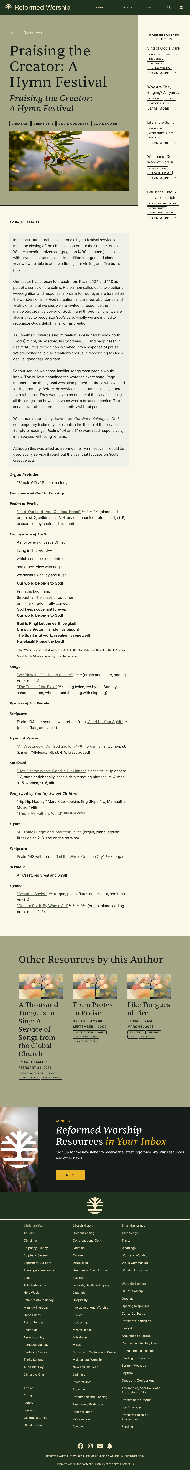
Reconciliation (82, 1412)
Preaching (80, 1389)
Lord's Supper (131, 1407)
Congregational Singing (89, 1032)
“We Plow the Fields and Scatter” (45, 675)
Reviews (78, 1426)
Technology (130, 1233)
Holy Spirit (136, 1032)
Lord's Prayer (51, 1078)
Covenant (155, 99)
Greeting (128, 1298)
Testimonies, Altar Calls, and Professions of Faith (141, 1390)
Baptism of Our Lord (38, 1263)
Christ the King (34, 1374)
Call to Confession (134, 1313)
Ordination (80, 1374)
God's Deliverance (86, 1037)
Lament (127, 1328)
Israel (170, 99)
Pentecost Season (36, 1352)
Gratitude (171, 54)
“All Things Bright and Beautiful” (44, 832)
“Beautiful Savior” (32, 894)
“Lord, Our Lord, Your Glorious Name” (49, 511)
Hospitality (80, 1300)
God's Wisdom (157, 168)
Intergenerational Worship (90, 1307)
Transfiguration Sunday (40, 1270)
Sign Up (67, 1175)
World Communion (135, 1263)
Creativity (43, 124)
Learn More (158, 73)
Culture (78, 1255)
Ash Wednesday (35, 1285)
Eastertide (31, 1330)
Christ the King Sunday (163, 204)
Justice (78, 1315)
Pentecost (155, 137)
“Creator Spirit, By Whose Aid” (42, 906)
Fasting (78, 1277)
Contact (126, 7)
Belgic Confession (32, 1073)
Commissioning (83, 1233)
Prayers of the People (136, 1400)
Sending (127, 1426)
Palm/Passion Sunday (39, 1300)
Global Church (29, 1078)
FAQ (149, 7)
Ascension (155, 128)
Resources (33, 33)
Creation (20, 124)
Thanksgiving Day (159, 68)
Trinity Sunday (33, 1359)
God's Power (105, 124)
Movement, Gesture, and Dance (94, 1352)
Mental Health (82, 1330)
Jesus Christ (157, 208)
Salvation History (160, 103)
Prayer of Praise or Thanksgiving (135, 1417)
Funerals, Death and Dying (91, 1285)
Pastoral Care (82, 1382)
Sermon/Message (134, 1365)
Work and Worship (134, 1255)
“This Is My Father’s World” (40, 813)
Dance (51, 1073)
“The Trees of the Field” (37, 687)
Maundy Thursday (36, 1307)
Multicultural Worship (87, 1359)
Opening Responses (135, 1306)
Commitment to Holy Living (140, 1343)
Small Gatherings (133, 1225)
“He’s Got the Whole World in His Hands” (51, 771)
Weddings (129, 1248)
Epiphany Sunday (36, 1248)
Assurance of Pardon (136, 1336)
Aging (28, 1395)
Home (14, 33)
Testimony (155, 63)
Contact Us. (127, 1464)
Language (153, 1032)
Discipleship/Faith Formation (92, 1270)
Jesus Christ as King (161, 213)
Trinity (126, 1240)
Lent (27, 1277)
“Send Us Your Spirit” (105, 722)
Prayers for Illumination (138, 1350)
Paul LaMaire (27, 222)
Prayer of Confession (136, 1321)
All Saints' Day (34, 1367)
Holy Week (31, 1292)
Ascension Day (34, 1337)
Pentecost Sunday (36, 1345)
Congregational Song (87, 1240)
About (100, 7)
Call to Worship (132, 1291)
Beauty (28, 1403)
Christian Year (33, 1425)
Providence (156, 59)
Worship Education (135, 1270)
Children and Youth (37, 1418)
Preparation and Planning (90, 1397)
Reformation (81, 1419)
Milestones (80, 1337)
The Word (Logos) (160, 173)
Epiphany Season (36, 1255)
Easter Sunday (34, 1322)
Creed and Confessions (138, 1380)
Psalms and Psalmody (88, 1404)
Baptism (127, 1373)
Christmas (31, 1240)
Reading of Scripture (136, 1358)
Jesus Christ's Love (161, 133)
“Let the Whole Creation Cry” (79, 856)
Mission (78, 1345)
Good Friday (32, 1315)
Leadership (80, 1322)
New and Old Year (85, 1367)
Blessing (29, 1410)
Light (133, 1037)
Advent (29, 1233)
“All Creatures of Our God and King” (47, 746)
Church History (83, 1225)
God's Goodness (73, 124)
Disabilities (80, 1263)
